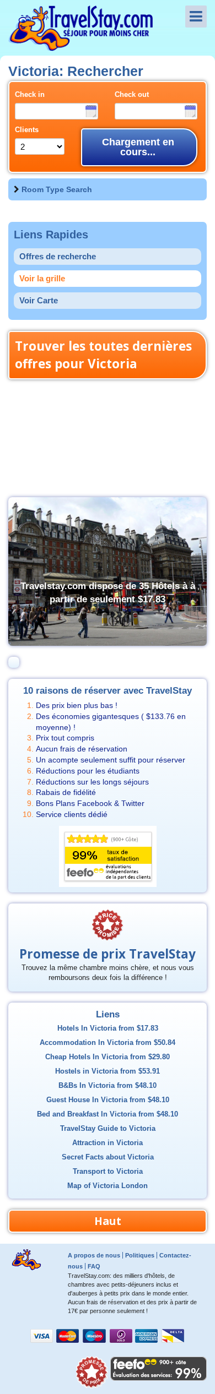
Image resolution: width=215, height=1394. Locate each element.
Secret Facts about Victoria (108, 1157)
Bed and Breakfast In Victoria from (107, 1114)
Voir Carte (38, 300)
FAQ (94, 1266)
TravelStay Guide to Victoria (107, 1128)
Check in (30, 95)
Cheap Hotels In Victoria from (107, 1057)
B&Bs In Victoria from (107, 1086)
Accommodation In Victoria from (107, 1043)
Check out (132, 95)
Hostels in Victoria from (107, 1071)
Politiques (139, 1255)
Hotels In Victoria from (107, 1028)
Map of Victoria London (107, 1186)
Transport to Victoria (108, 1171)
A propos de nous (94, 1255)
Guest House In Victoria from (107, 1100)
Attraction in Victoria (107, 1143)
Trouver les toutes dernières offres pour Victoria (103, 354)
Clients (27, 130)
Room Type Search (57, 189)
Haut (107, 1220)
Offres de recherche (57, 256)
